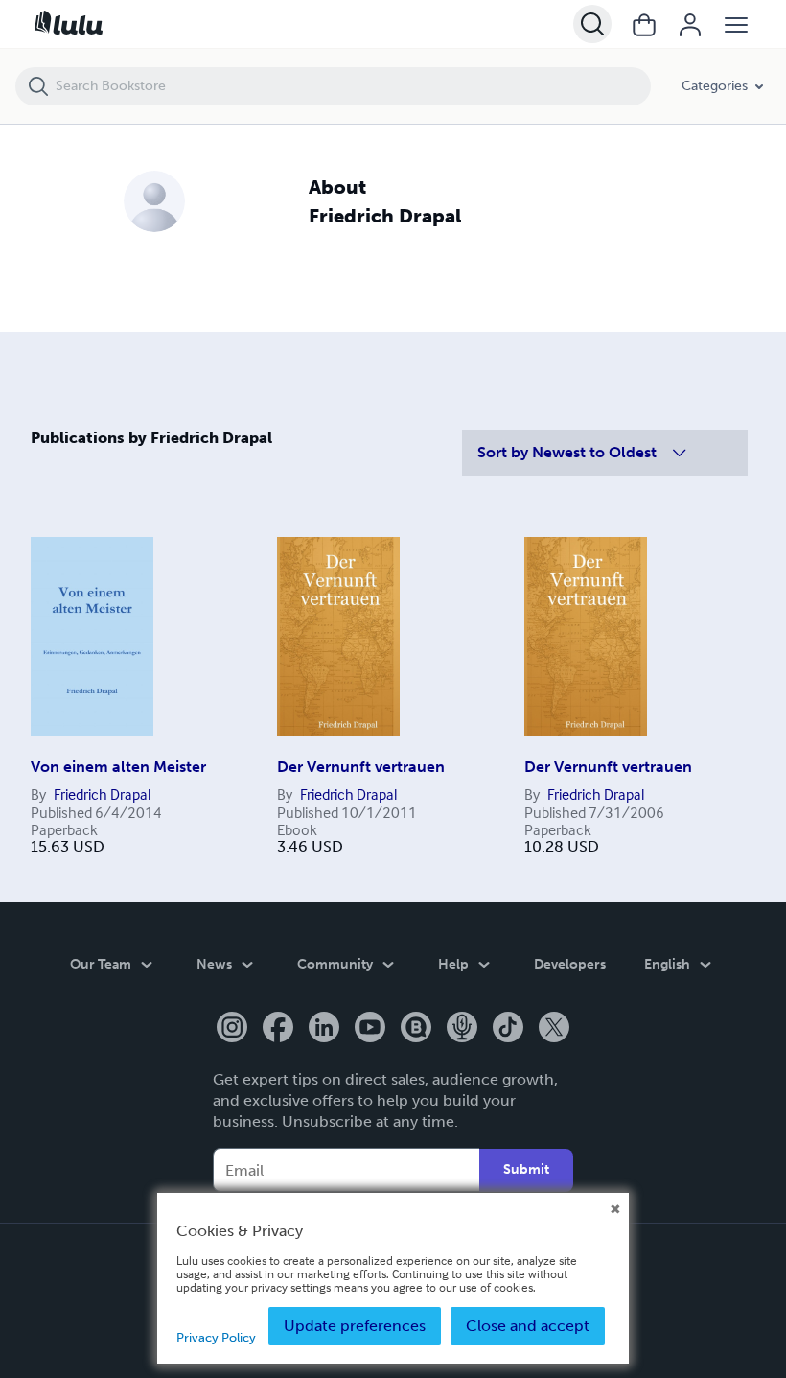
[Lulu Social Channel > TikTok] (508, 1029)
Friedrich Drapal (102, 794)
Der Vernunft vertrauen (361, 767)
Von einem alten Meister (118, 767)
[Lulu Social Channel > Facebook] (278, 1029)
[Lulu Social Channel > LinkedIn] (324, 1029)
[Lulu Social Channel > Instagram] (232, 1029)
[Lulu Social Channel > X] (554, 1029)
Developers (570, 964)
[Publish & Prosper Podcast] (462, 1029)
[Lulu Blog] (416, 1029)
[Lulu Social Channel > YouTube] (370, 1029)
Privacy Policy (216, 1337)
